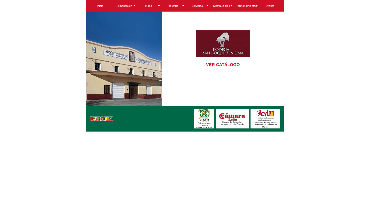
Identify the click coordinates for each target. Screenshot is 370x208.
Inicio (100, 5)
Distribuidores (221, 5)
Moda (148, 5)
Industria (173, 5)
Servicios (197, 5)
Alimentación (124, 5)
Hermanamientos (246, 5)
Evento (270, 5)
